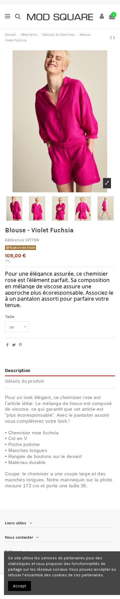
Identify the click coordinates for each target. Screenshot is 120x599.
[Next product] (114, 37)
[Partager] (7, 345)
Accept (19, 586)
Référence (14, 240)
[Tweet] (14, 345)
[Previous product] (111, 37)
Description (17, 370)
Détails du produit (24, 381)
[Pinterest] (20, 345)
